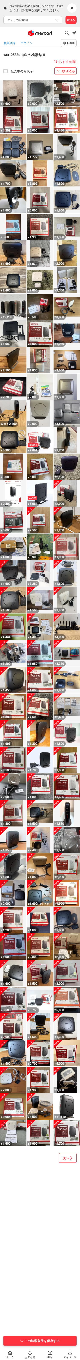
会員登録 (9, 43)
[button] (67, 33)
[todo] (74, 32)
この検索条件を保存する (42, 1340)
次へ (66, 1158)
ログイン (26, 43)
